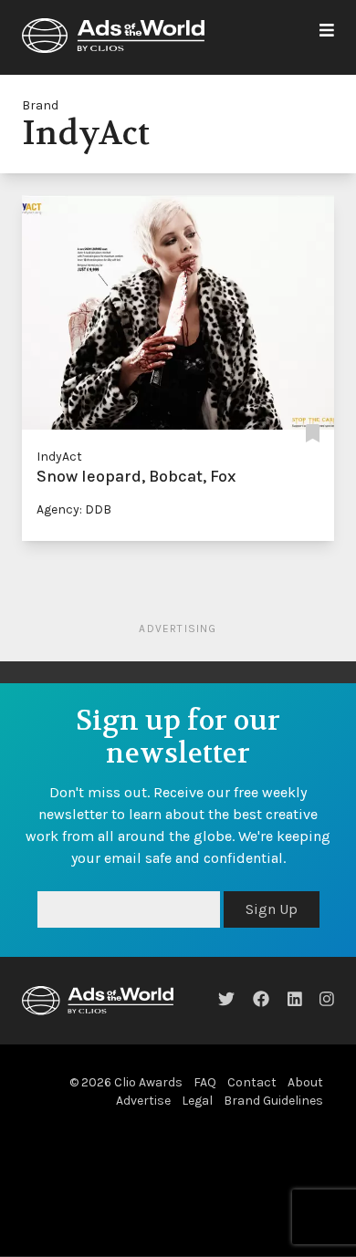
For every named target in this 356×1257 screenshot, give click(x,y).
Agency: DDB (74, 509)
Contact (252, 1082)
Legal (197, 1100)
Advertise (143, 1100)
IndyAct (59, 456)
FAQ (205, 1082)
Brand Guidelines (273, 1100)
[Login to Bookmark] (312, 434)
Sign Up (272, 909)
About (305, 1082)
